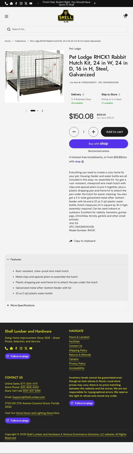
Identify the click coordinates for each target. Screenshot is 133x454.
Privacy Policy (77, 363)
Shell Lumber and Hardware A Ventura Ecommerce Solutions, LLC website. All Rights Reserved (65, 436)
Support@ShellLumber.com (28, 397)
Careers (74, 359)
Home (8, 41)
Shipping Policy (78, 350)
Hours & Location (79, 337)
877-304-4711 (29, 383)
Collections (20, 41)
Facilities (74, 341)
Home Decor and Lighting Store (35, 413)
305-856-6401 (29, 387)
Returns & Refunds (80, 354)
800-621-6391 (32, 390)
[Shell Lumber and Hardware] (65, 16)
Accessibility (77, 368)
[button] (125, 16)
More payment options (98, 151)
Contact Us (75, 345)
